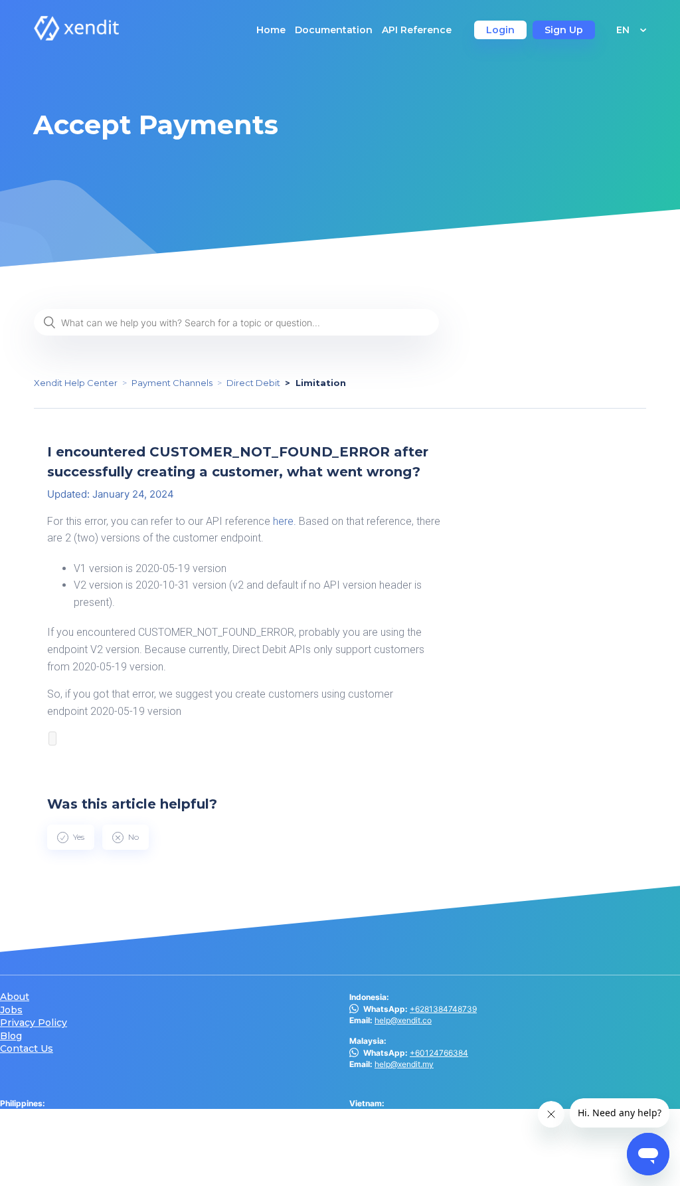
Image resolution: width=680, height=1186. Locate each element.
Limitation (321, 382)
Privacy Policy (33, 1023)
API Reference (417, 30)
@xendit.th (40, 1159)
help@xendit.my (404, 1064)
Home (271, 30)
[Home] (76, 37)
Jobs (11, 1010)
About (14, 997)
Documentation (334, 30)
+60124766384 (439, 1053)
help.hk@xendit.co (409, 1148)
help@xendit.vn (403, 1115)
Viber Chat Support (75, 1115)
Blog (11, 1036)
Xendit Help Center (76, 382)
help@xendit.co (403, 1020)
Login (500, 30)
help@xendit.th (52, 1170)
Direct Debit (253, 382)
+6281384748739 (443, 1009)
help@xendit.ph (53, 1127)
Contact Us (26, 1048)
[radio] (70, 837)
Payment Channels (171, 382)
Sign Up (564, 30)
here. (284, 521)
